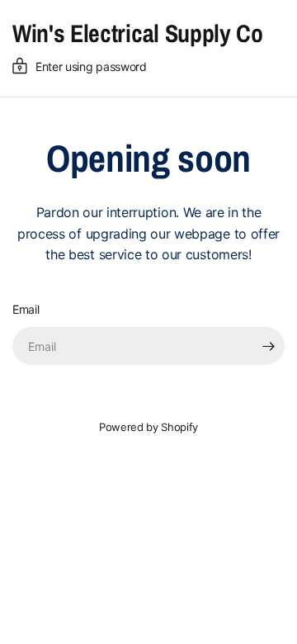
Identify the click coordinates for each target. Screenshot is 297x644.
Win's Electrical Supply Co (137, 33)
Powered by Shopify (148, 426)
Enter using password (91, 66)
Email (25, 309)
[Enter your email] (268, 346)
